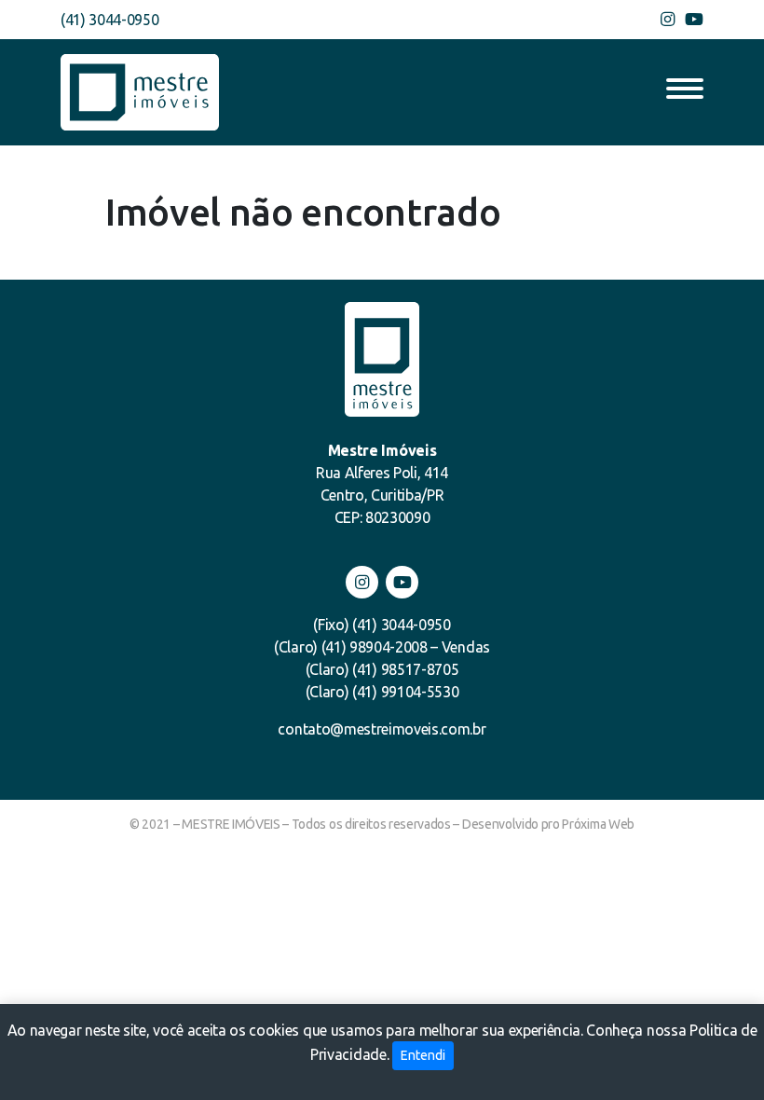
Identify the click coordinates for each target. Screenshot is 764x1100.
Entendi (423, 1055)
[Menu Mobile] (684, 92)
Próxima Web (598, 824)
